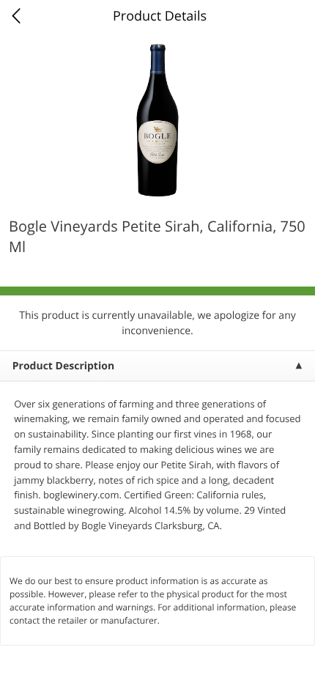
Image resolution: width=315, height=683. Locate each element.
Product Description (63, 366)
